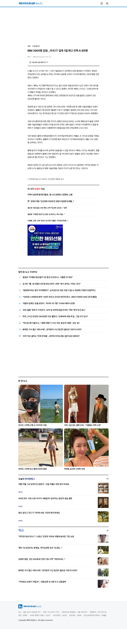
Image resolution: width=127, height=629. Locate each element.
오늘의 (26, 478)
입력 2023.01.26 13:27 (41, 57)
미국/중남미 (36, 46)
